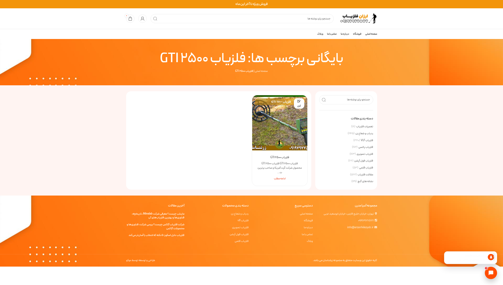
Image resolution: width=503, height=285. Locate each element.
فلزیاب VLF (367, 140)
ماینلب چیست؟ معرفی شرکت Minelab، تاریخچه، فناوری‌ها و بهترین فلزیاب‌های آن (158, 216)
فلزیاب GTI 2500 (279, 157)
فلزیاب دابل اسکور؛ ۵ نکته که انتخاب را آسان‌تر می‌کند (156, 235)
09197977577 (366, 220)
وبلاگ (310, 241)
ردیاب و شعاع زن (364, 134)
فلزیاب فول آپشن (363, 161)
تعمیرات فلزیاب (364, 127)
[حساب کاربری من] (142, 19)
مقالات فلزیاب (365, 175)
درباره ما (308, 228)
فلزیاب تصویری (365, 154)
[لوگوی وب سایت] (357, 18)
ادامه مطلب (280, 178)
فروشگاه (308, 221)
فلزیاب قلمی (366, 168)
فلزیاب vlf (243, 221)
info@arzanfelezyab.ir (360, 227)
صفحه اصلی (261, 71)
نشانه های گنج (365, 181)
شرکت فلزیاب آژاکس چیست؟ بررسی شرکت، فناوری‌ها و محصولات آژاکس (155, 226)
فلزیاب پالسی (365, 147)
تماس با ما (307, 235)
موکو (128, 260)
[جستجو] (155, 18)
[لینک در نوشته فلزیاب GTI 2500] (279, 122)
